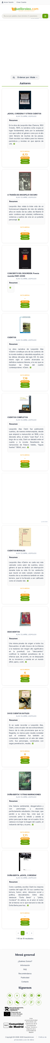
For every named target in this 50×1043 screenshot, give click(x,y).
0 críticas (25, 238)
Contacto (25, 982)
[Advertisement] (25, 48)
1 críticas (25, 163)
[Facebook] (9, 995)
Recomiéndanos (25, 973)
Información (25, 965)
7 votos (25, 841)
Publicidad (25, 978)
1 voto (25, 678)
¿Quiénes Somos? (25, 961)
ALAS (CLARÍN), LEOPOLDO (26, 116)
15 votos (25, 160)
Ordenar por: (26, 77)
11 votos (25, 384)
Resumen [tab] (13, 120)
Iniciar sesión (8, 2)
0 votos (25, 236)
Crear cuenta (21, 2)
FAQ (25, 969)
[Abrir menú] (45, 16)
